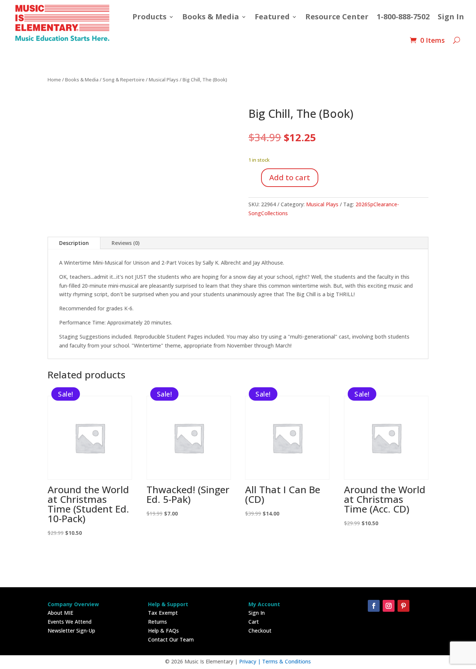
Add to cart (289, 177)
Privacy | (250, 661)
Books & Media (210, 17)
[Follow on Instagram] (389, 606)
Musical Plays (163, 79)
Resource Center (337, 17)
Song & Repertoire (124, 79)
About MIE (60, 612)
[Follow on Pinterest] (403, 606)
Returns (157, 621)
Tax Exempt (163, 612)
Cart (253, 621)
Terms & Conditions (286, 661)
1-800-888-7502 (403, 17)
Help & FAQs (163, 630)
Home (54, 79)
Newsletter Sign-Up (71, 630)
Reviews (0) (125, 242)
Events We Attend (69, 621)
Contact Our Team (171, 639)
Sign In (451, 17)
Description (74, 242)
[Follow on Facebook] (374, 606)
